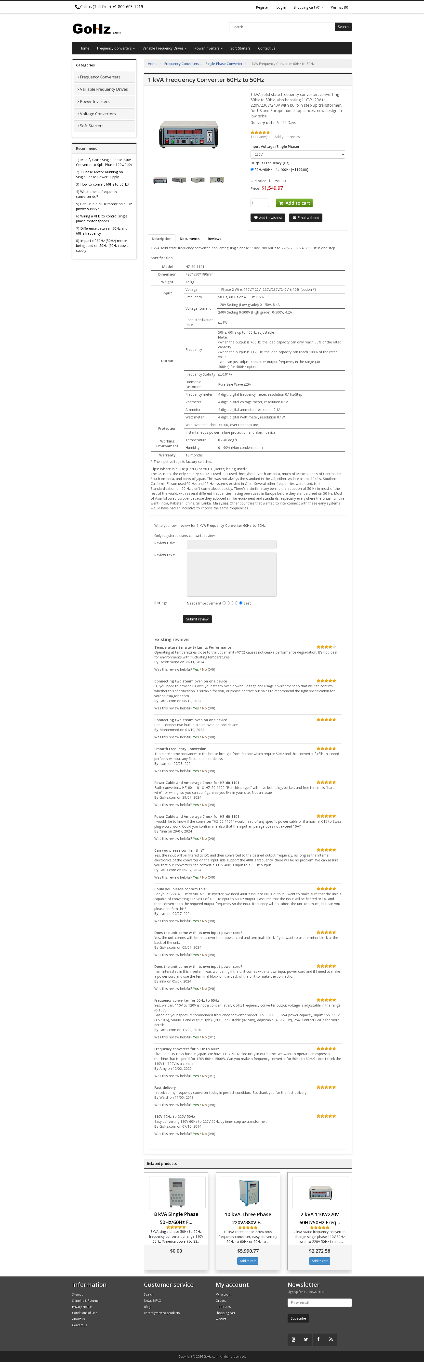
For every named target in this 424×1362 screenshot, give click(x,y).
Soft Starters (240, 48)
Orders (221, 1301)
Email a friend (308, 217)
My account (223, 1294)
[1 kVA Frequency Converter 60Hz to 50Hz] (161, 179)
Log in (281, 7)
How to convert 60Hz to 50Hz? (104, 184)
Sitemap (77, 1294)
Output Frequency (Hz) (270, 163)
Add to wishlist (270, 217)
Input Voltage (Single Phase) (275, 146)
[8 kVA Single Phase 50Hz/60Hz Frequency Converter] (177, 1192)
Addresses (223, 1307)
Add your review (287, 136)
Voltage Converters (98, 113)
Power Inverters (207, 48)
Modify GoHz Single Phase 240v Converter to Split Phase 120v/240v (104, 162)
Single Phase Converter (224, 63)
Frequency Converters (115, 48)
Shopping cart (225, 1313)
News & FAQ (152, 1301)
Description (162, 238)
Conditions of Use (84, 1313)
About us (78, 1319)
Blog (147, 1307)
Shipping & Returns (85, 1301)
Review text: (164, 555)
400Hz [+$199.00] (294, 169)
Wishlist (221, 1319)
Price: (255, 188)
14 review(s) (260, 136)
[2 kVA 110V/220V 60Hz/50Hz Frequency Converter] (321, 1192)
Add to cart (297, 203)
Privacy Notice (82, 1307)
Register (262, 7)
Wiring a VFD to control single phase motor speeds (101, 218)
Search (343, 26)
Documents (189, 238)
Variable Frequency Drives (164, 48)
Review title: (164, 543)
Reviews (214, 238)
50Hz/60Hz (263, 169)
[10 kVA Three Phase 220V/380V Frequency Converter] (249, 1192)
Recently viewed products (162, 1313)
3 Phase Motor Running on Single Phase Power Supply (99, 174)
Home (84, 48)
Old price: (259, 180)
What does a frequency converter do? (96, 194)
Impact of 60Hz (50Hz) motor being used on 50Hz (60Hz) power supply (103, 245)
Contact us (266, 48)
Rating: (160, 602)
